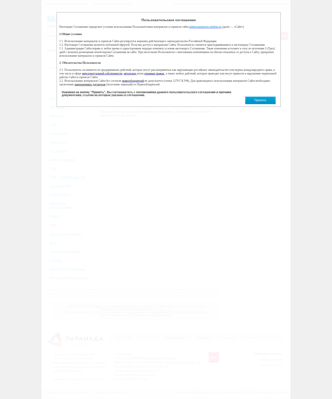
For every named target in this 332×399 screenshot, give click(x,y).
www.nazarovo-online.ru (205, 26)
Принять (260, 100)
